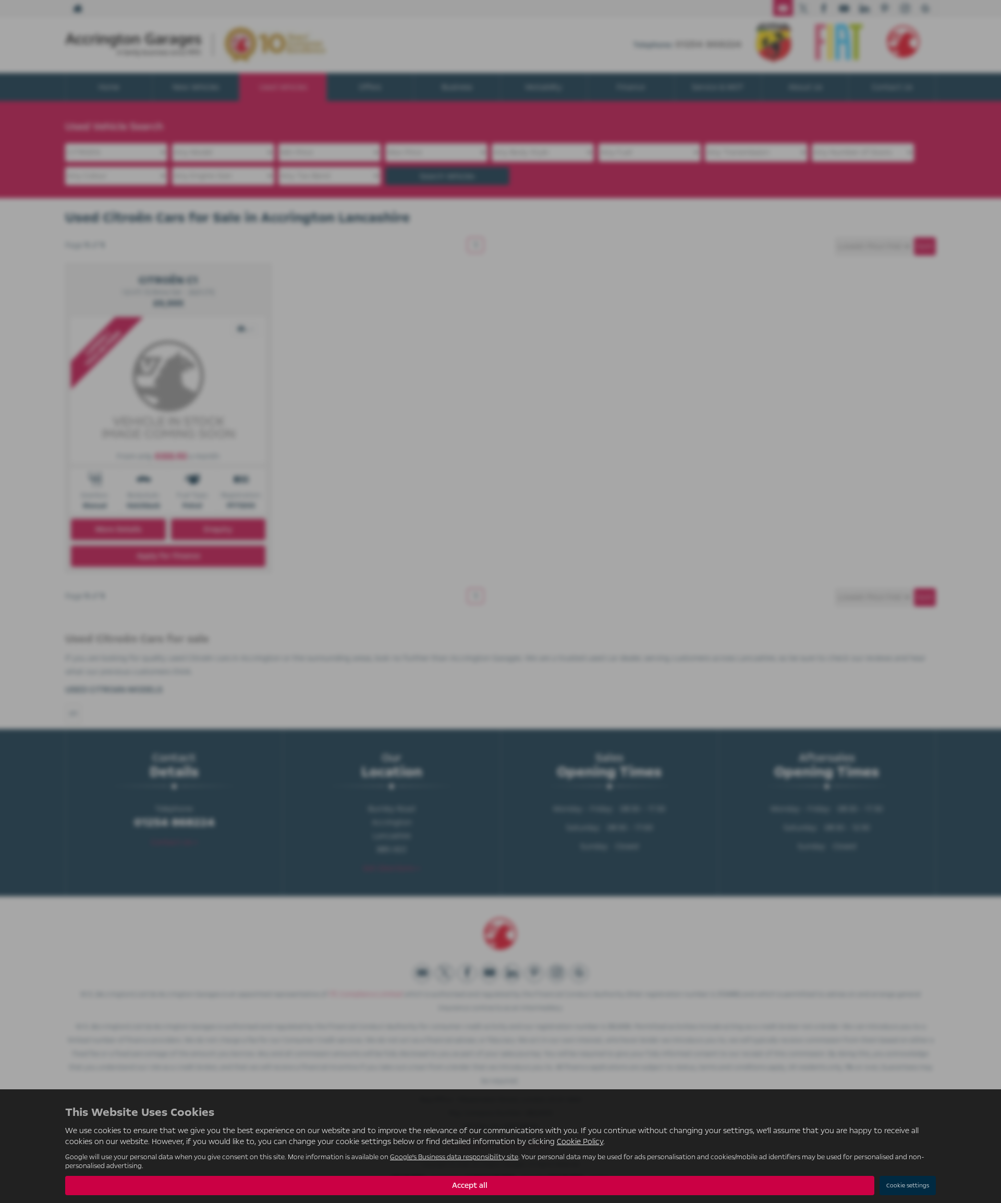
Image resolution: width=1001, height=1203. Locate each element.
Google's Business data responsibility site (454, 1156)
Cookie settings (907, 1185)
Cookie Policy (580, 1141)
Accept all (469, 1185)
